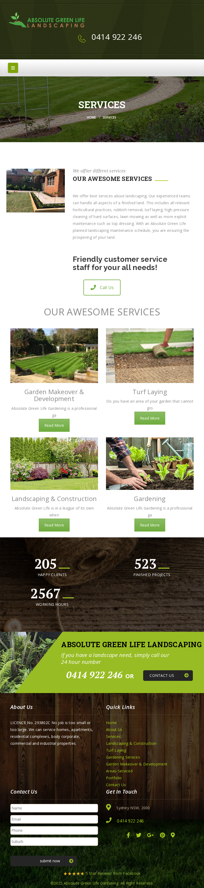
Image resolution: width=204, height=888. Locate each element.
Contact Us (116, 784)
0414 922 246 (116, 36)
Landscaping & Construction (131, 743)
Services (113, 736)
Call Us (107, 287)
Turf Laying (116, 750)
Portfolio (114, 777)
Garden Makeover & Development (136, 764)
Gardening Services (123, 757)
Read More (54, 425)
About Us (114, 729)
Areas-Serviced (119, 770)
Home (91, 117)
